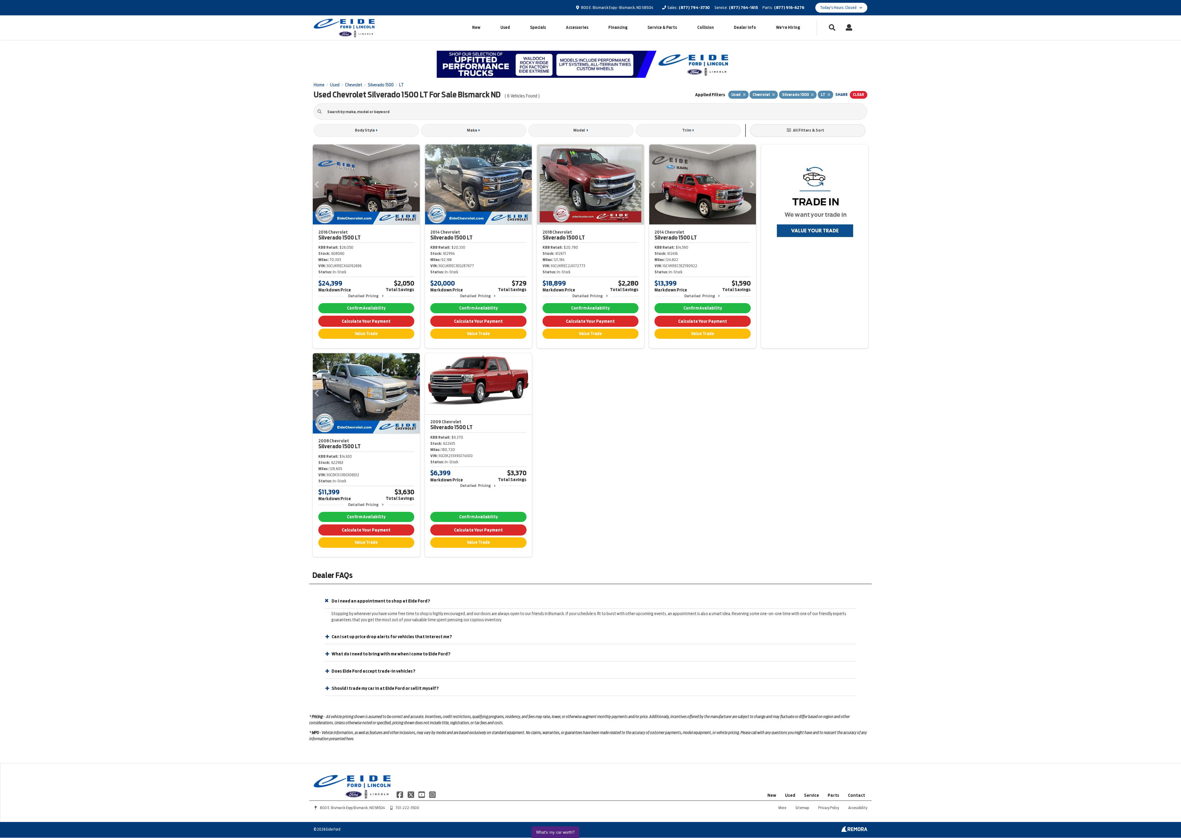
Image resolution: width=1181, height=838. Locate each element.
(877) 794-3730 (694, 7)
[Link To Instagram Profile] (432, 794)
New (476, 27)
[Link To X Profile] (411, 794)
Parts (833, 795)
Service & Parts (662, 27)
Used (505, 27)
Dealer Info (745, 27)
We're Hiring (788, 27)
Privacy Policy (828, 807)
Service (811, 795)
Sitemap (802, 807)
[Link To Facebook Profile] (400, 794)
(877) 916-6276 (789, 7)
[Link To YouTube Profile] (422, 794)
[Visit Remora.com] (854, 830)
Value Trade (366, 333)
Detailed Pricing (363, 296)
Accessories (577, 27)
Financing (617, 27)
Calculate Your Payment (366, 321)
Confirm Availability (366, 308)
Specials (538, 27)
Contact (856, 795)
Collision (705, 27)
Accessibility (857, 807)
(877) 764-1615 (743, 7)
